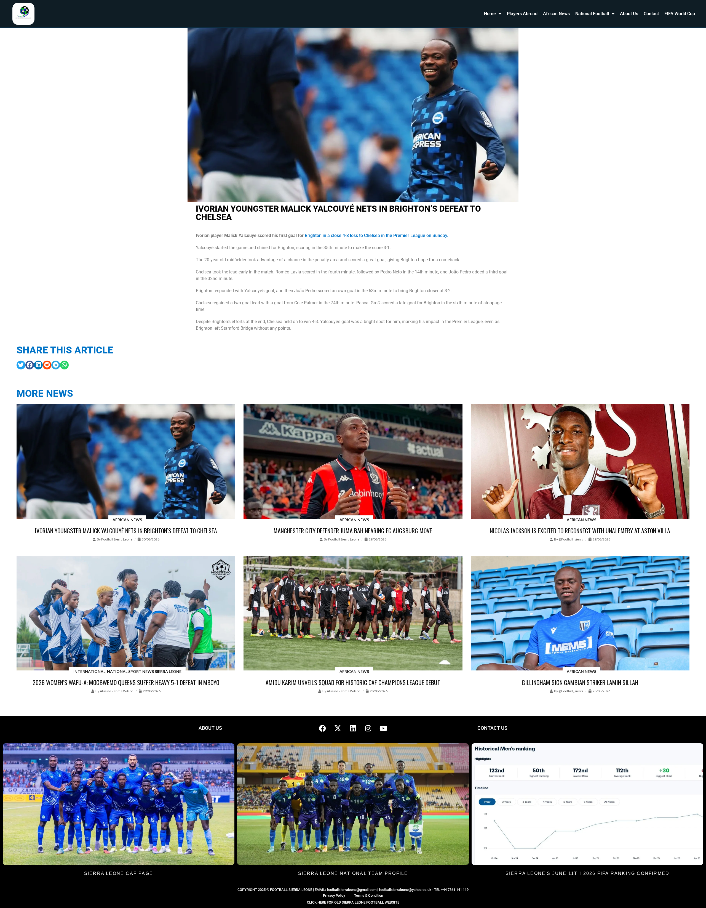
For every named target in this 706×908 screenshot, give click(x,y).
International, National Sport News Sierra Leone (127, 671)
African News (556, 13)
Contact (651, 13)
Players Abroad (522, 13)
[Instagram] (368, 728)
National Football (592, 13)
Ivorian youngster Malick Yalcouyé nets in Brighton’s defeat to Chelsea (126, 530)
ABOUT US (210, 728)
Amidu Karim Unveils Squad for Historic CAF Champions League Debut (353, 682)
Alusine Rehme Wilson (116, 691)
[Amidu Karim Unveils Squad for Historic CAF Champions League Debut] (353, 613)
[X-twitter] (338, 728)
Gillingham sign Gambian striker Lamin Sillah (580, 682)
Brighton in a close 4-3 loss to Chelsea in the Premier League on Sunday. (376, 235)
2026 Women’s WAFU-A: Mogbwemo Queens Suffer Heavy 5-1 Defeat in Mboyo (126, 682)
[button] (21, 365)
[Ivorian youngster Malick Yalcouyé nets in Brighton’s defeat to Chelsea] (126, 462)
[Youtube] (383, 728)
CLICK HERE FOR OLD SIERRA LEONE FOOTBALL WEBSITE (353, 902)
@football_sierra (570, 539)
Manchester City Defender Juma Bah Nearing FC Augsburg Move (353, 530)
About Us (629, 13)
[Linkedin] (353, 728)
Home (490, 13)
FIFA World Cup (679, 13)
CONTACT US (492, 728)
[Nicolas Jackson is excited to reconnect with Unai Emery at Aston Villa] (580, 462)
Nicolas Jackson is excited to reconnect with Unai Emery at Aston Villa (580, 530)
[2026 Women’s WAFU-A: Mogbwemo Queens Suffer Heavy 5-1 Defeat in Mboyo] (126, 613)
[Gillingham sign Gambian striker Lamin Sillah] (580, 613)
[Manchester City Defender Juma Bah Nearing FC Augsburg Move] (353, 462)
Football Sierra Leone (116, 539)
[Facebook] (323, 728)
